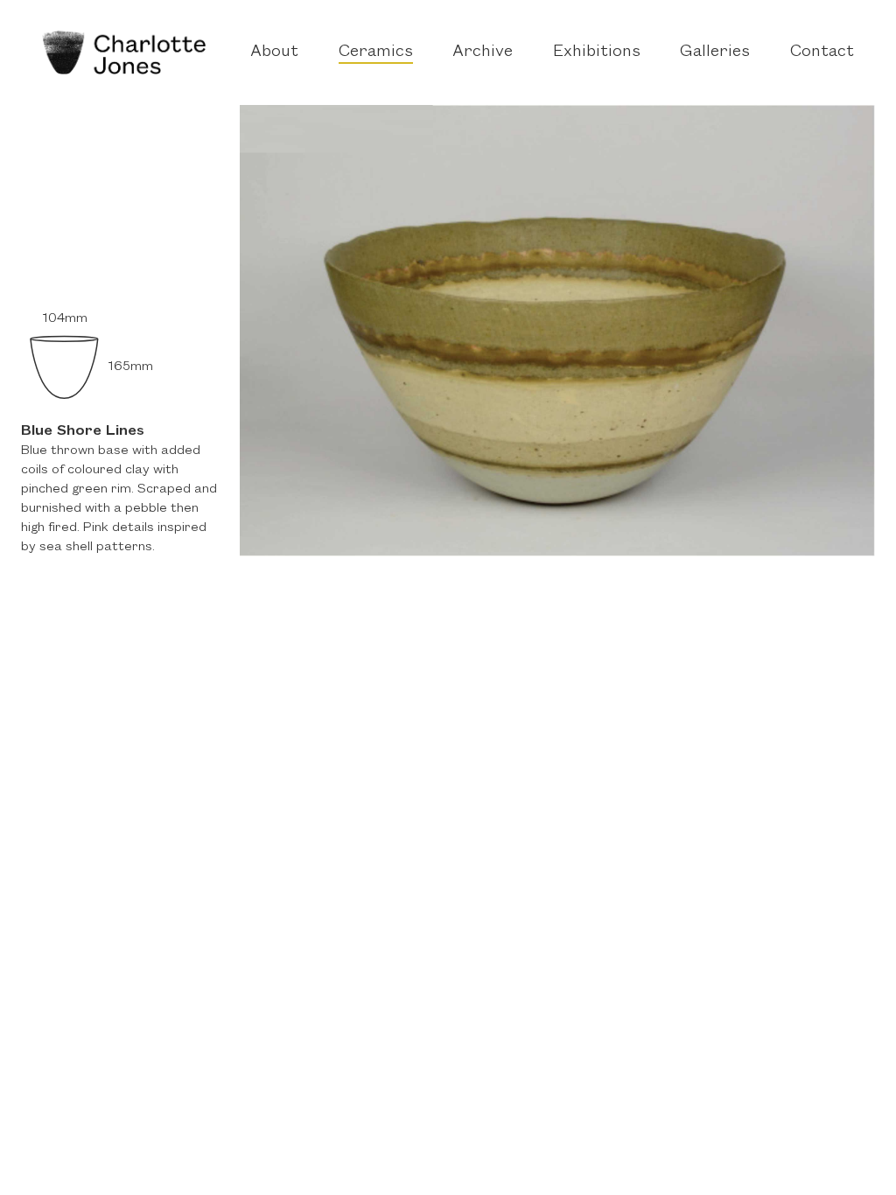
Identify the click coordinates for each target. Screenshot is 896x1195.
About (274, 51)
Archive (482, 51)
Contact (822, 51)
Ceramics (376, 51)
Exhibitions (596, 51)
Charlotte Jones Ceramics (124, 52)
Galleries (715, 51)
